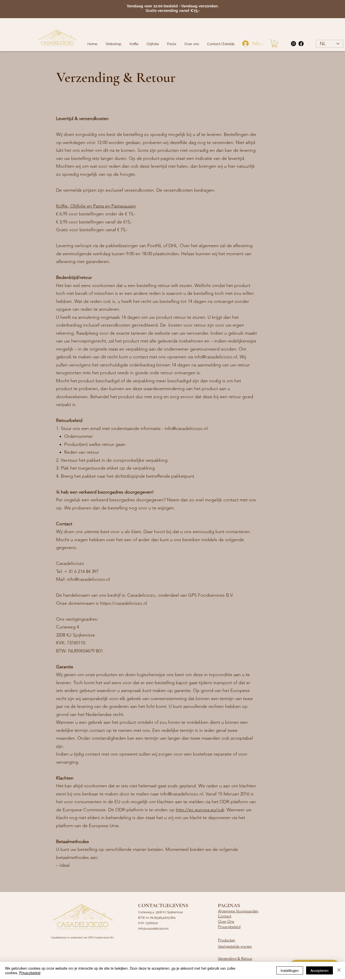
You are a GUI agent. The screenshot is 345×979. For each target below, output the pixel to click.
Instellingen (290, 970)
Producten (226, 940)
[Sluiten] (339, 970)
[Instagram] (293, 43)
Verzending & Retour (235, 958)
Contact (224, 916)
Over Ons (226, 921)
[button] (274, 43)
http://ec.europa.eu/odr (200, 810)
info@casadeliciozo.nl (215, 357)
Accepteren (319, 970)
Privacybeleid (229, 926)
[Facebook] (301, 43)
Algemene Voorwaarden (238, 911)
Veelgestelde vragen (235, 946)
